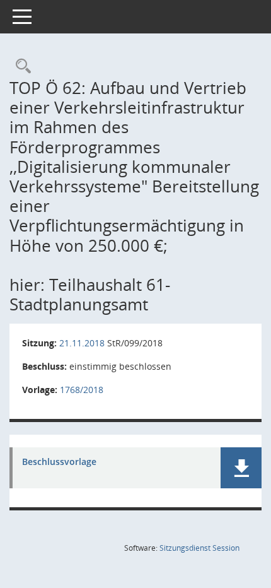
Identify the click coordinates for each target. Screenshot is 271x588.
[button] (241, 467)
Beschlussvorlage (59, 462)
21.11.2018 (82, 343)
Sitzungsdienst (199, 548)
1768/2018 (81, 390)
